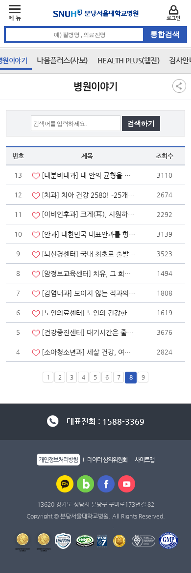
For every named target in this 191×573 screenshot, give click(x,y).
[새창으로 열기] (64, 483)
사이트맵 (144, 459)
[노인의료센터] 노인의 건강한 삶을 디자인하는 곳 (89, 313)
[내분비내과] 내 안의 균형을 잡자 (89, 175)
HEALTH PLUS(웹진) (128, 60)
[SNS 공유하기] (179, 85)
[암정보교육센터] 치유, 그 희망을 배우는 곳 (89, 273)
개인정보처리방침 (58, 459)
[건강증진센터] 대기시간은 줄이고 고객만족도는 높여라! (89, 332)
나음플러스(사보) (62, 60)
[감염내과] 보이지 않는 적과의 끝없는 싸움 (89, 293)
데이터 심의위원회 (107, 459)
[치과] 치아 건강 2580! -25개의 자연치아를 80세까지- (89, 195)
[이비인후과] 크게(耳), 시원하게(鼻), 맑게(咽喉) (89, 214)
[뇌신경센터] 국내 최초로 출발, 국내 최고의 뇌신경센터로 (89, 254)
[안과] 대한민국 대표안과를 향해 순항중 (89, 234)
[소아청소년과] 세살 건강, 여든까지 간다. (89, 352)
